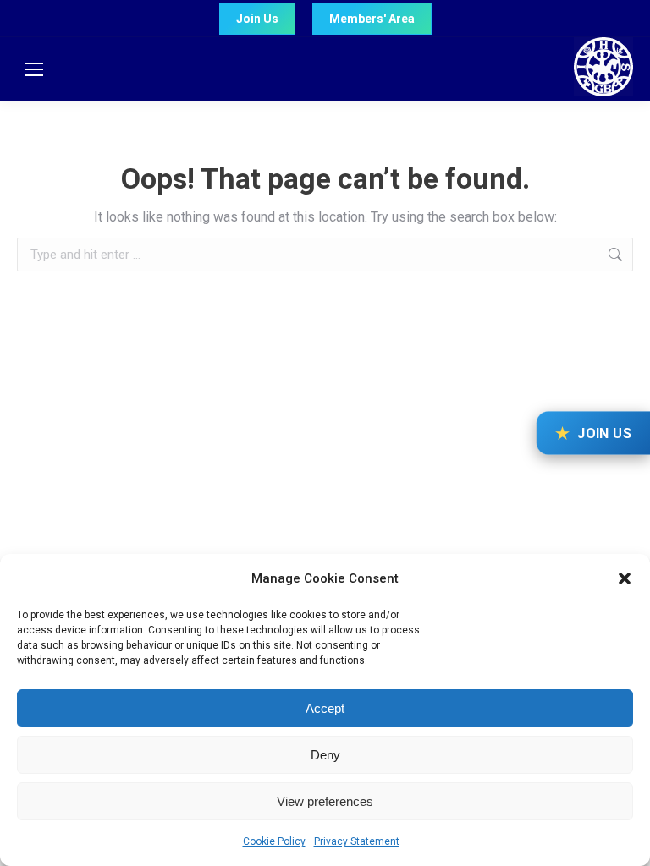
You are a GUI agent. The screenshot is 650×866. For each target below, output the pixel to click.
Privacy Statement (356, 841)
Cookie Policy (274, 841)
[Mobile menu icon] (34, 69)
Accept (325, 708)
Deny (325, 755)
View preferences (325, 801)
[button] (624, 578)
